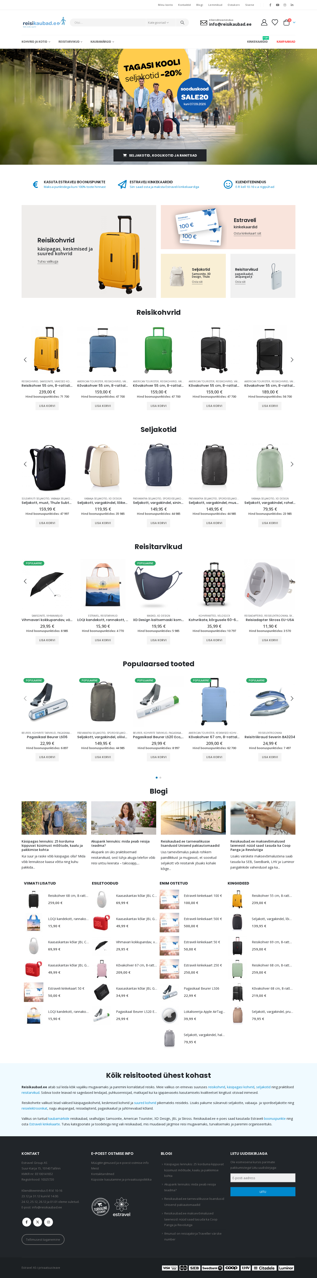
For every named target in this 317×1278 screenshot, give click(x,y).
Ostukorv (234, 4)
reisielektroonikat (34, 1108)
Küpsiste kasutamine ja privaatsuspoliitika (121, 1179)
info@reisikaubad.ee (47, 1207)
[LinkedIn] (292, 5)
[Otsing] (182, 22)
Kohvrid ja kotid (34, 42)
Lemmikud (215, 4)
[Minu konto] (264, 22)
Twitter (37, 1222)
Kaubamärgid (101, 42)
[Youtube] (278, 5)
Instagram (48, 1222)
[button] (25, 359)
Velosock (168, 615)
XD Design (59, 498)
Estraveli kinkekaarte (44, 1124)
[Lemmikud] (275, 22)
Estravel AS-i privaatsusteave (41, 1267)
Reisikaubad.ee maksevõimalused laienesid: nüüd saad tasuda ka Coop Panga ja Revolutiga (260, 845)
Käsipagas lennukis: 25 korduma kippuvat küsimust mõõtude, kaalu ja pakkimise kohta (52, 845)
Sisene (249, 4)
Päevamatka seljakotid (91, 498)
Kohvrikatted (151, 615)
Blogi (199, 4)
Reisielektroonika (220, 615)
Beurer (249, 615)
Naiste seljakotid (255, 498)
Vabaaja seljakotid (40, 498)
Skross (238, 615)
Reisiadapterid (198, 615)
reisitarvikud (30, 1092)
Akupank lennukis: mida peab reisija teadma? (120, 843)
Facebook (26, 1222)
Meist (95, 1168)
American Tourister (34, 381)
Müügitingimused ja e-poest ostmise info (120, 1163)
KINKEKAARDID (257, 40)
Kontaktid (184, 4)
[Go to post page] (54, 818)
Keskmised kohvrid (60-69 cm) (234, 732)
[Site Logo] (44, 22)
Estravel (37, 615)
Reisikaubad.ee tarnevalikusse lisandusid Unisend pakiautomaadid (190, 843)
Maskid (95, 615)
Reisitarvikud (68, 42)
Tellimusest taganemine (43, 1239)
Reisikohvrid (57, 381)
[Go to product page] (47, 350)
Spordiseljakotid (118, 498)
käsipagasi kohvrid (240, 1087)
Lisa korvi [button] (47, 406)
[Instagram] (285, 5)
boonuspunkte (275, 1118)
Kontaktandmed (102, 1174)
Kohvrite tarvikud (267, 615)
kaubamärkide (58, 1118)
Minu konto (165, 4)
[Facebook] (270, 5)
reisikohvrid (216, 1087)
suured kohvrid (145, 1103)
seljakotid (263, 1087)
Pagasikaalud (288, 615)
